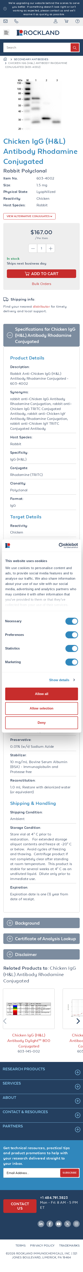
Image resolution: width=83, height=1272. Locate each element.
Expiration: (19, 887)
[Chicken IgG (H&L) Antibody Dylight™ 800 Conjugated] (29, 1009)
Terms (20, 1245)
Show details (59, 680)
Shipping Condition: (26, 812)
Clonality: (18, 483)
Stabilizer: (18, 755)
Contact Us (20, 1205)
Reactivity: (12, 198)
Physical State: (15, 192)
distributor (41, 306)
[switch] (71, 634)
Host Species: (14, 205)
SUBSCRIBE (70, 1172)
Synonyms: (19, 392)
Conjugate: (19, 468)
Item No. (10, 178)
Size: (7, 185)
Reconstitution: (23, 780)
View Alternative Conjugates (28, 216)
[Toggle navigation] (6, 32)
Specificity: (19, 452)
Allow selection (41, 708)
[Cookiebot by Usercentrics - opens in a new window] (59, 545)
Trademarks (69, 1245)
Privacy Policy (42, 1245)
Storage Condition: (25, 828)
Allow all (41, 694)
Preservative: (21, 740)
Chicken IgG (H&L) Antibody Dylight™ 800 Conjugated (28, 1040)
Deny (42, 722)
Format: (16, 499)
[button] (77, 22)
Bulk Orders (41, 284)
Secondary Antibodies (31, 59)
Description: (20, 367)
